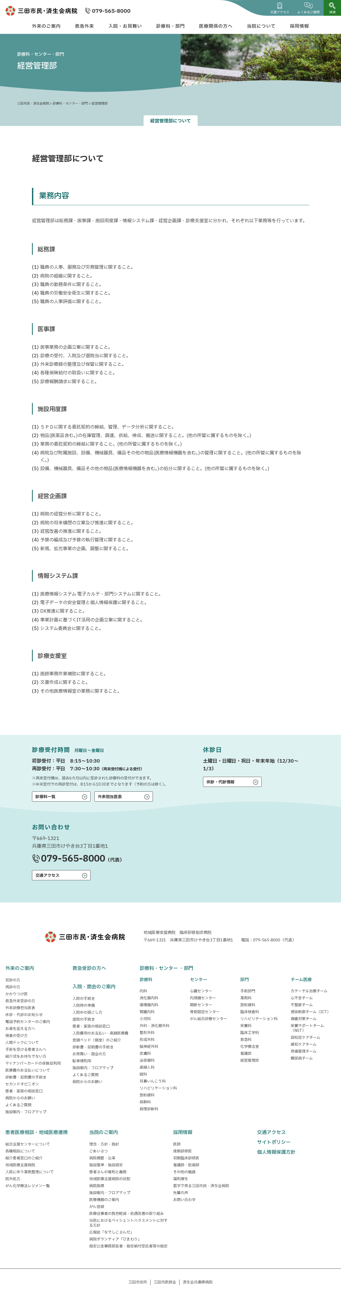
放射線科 (147, 1095)
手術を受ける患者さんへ (25, 1049)
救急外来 (84, 26)
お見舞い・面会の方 (89, 1054)
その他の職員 (184, 1172)
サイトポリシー (274, 1142)
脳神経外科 (149, 1046)
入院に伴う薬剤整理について (29, 1172)
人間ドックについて (22, 1042)
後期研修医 (182, 1151)
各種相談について (20, 1151)
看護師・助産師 (186, 1165)
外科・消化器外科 (154, 1026)
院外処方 (12, 1179)
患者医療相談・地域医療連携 (36, 1132)
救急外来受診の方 (20, 1001)
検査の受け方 (16, 1036)
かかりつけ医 (16, 994)
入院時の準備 (83, 1005)
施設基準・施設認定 (106, 1165)
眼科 (143, 1074)
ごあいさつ (98, 1151)
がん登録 (96, 1207)
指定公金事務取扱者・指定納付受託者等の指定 (128, 1246)
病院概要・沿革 (102, 1158)
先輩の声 (180, 1193)
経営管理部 (249, 1060)
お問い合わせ (184, 1200)
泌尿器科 (147, 1060)
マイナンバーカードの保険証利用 (33, 1063)
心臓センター (201, 991)
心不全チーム (302, 998)
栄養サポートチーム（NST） (307, 1028)
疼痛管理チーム (303, 1051)
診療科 (146, 980)
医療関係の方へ (216, 26)
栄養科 (245, 1026)
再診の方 (12, 987)
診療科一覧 (45, 797)
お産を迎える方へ (20, 1029)
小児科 (145, 1019)
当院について (261, 26)
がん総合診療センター (208, 1019)
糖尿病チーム (302, 1058)
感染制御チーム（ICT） (311, 1012)
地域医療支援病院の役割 (109, 1179)
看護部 (245, 1053)
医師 (177, 1144)
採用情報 (299, 26)
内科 (143, 991)
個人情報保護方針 (276, 1152)
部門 (244, 980)
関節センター (201, 1005)
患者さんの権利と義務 (108, 1172)
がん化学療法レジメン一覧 (27, 1186)
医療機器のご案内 (104, 1200)
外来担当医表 (110, 797)
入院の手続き (83, 998)
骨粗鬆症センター (205, 1012)
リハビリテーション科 (158, 1088)
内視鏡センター (203, 998)
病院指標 (96, 1186)
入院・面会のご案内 (94, 986)
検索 (332, 12)
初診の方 (12, 980)
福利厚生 (180, 1179)
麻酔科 (145, 1102)
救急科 (245, 1040)
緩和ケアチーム (303, 1044)
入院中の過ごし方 (87, 1012)
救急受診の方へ (89, 968)
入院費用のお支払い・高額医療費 (100, 1033)
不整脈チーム (302, 1005)
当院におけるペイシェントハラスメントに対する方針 (128, 1223)
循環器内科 (149, 1005)
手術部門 (247, 991)
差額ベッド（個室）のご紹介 (96, 1040)
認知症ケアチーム (305, 1037)
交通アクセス (279, 12)
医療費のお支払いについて (27, 1070)
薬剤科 (245, 998)
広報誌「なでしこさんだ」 (111, 1232)
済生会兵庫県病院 (198, 1282)
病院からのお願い (20, 1098)
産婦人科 (147, 1067)
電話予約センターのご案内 (27, 1022)
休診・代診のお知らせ (24, 1015)
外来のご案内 (46, 26)
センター (198, 980)
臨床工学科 (249, 1033)
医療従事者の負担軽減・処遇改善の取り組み (126, 1213)
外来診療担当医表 (20, 1008)
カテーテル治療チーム (309, 991)
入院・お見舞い (125, 26)
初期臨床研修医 (186, 1158)
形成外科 (147, 1040)
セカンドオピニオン (22, 1084)
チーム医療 (301, 980)
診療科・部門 (170, 26)
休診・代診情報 (220, 782)
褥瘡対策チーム (303, 1019)
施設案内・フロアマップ (25, 1112)
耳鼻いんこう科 (153, 1081)
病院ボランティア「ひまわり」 (116, 1239)
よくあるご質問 (308, 12)
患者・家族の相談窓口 (24, 1091)
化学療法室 (249, 1046)
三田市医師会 (165, 1282)
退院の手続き (83, 1019)
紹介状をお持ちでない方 (25, 1056)
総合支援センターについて (27, 1144)
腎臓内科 (147, 1012)
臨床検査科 (249, 1012)
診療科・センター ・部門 (166, 968)
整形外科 (147, 1033)
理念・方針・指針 (104, 1144)
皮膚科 (145, 1053)
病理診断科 (149, 1109)
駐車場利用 (81, 1061)
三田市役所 (137, 1282)
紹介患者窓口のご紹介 (24, 1158)
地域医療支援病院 (20, 1165)
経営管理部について (170, 121)
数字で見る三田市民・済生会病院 (201, 1186)
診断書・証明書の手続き (25, 1077)
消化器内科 (149, 998)
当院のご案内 (103, 1132)
